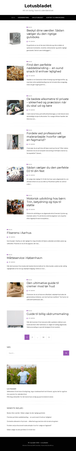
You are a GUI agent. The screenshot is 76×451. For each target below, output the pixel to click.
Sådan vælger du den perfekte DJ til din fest (48, 169)
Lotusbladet (38, 5)
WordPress (51, 445)
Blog (13, 17)
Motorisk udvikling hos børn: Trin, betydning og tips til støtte (46, 202)
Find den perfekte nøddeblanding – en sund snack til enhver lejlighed (45, 68)
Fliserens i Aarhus (19, 232)
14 (44, 337)
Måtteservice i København (24, 258)
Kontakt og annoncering (55, 17)
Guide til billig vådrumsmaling (48, 314)
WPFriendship (36, 445)
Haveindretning (23, 17)
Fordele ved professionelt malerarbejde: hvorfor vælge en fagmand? (46, 137)
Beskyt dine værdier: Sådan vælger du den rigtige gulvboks (45, 34)
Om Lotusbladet (37, 17)
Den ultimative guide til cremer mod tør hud (43, 284)
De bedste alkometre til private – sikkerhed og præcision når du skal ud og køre (48, 102)
